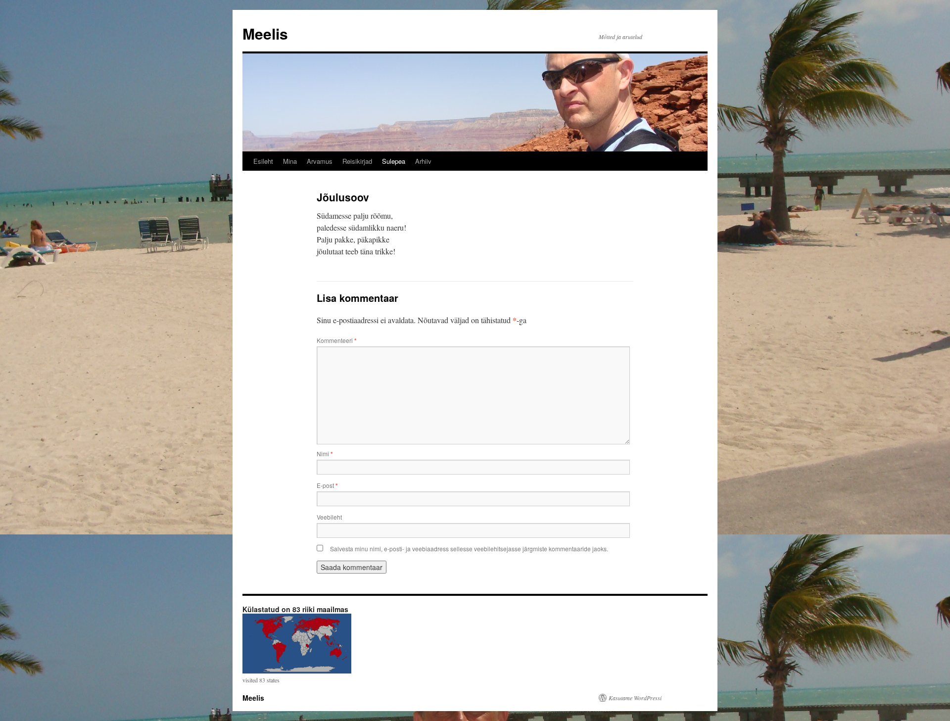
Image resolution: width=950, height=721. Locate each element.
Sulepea (393, 161)
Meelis (265, 33)
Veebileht (329, 517)
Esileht (263, 161)
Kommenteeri (337, 340)
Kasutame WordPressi (635, 698)
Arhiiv (423, 161)
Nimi (325, 453)
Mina (290, 161)
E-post (327, 485)
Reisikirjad (357, 161)
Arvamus (319, 161)
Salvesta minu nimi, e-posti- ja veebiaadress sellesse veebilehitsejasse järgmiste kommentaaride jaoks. (469, 548)
